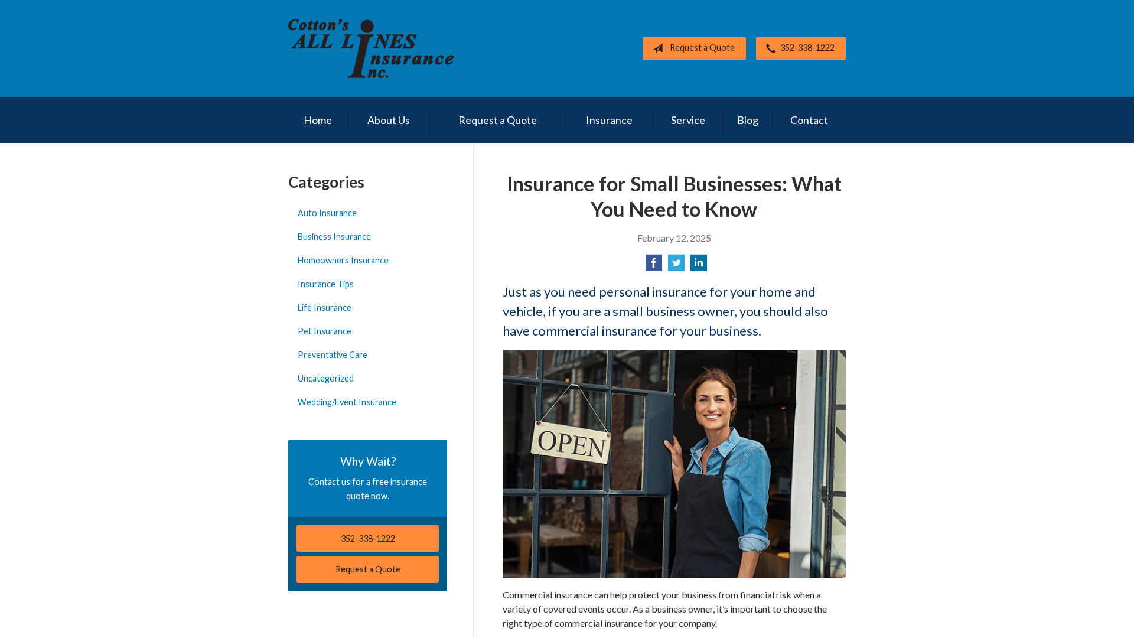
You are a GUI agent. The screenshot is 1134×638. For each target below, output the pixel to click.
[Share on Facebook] (654, 266)
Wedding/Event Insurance (347, 402)
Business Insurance (334, 237)
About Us (388, 119)
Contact (809, 119)
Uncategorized (326, 378)
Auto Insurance (327, 213)
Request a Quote (702, 48)
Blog (747, 119)
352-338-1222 (807, 48)
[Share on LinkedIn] (698, 266)
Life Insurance (324, 307)
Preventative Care (332, 355)
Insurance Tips (326, 284)
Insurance (609, 119)
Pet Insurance (324, 331)
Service (688, 119)
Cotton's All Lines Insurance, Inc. (371, 48)
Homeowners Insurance (343, 260)
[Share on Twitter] (676, 266)
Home (318, 119)
